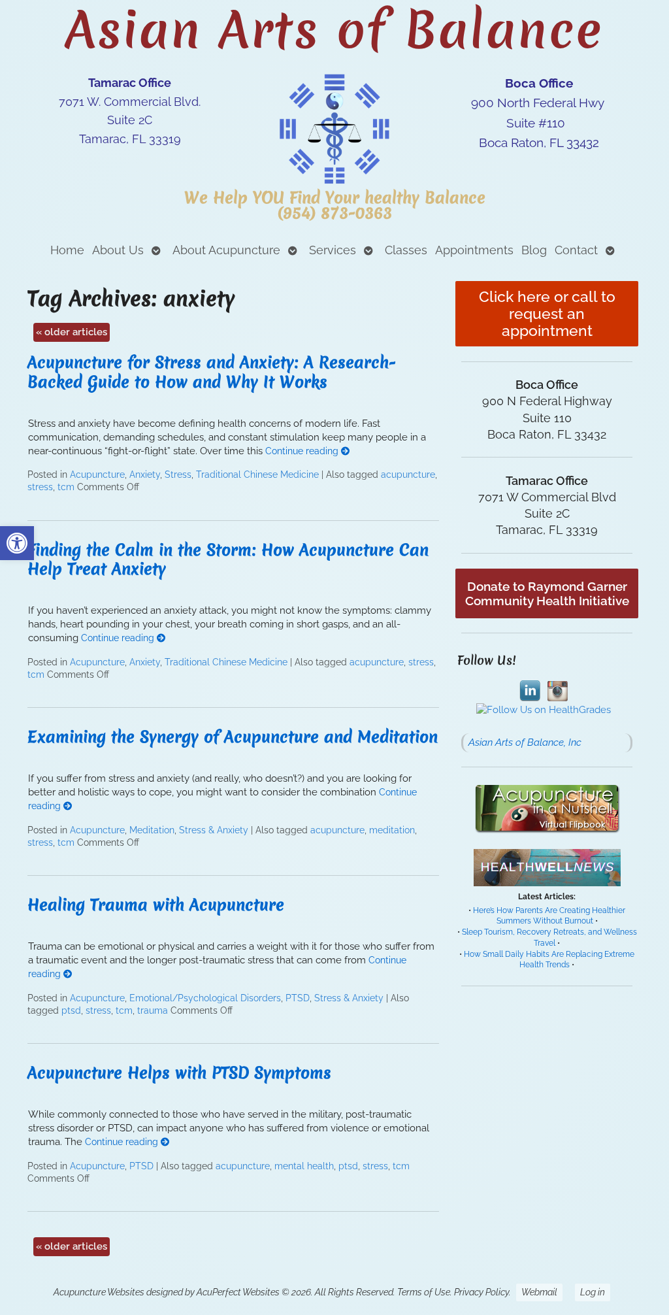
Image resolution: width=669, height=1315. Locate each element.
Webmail (539, 1292)
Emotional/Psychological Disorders (205, 998)
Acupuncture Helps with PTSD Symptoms (179, 1073)
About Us (118, 250)
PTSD (298, 998)
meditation (392, 830)
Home (67, 250)
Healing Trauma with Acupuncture (155, 905)
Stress (178, 474)
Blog (534, 250)
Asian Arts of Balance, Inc (524, 742)
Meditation (151, 830)
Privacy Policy (481, 1292)
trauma (152, 1010)
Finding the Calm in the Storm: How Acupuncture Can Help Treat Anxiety (228, 559)
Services (332, 250)
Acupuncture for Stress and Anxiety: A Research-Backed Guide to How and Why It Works (211, 372)
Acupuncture (97, 474)
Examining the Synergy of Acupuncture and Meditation (232, 737)
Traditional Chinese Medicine (257, 474)
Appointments (474, 250)
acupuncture (408, 474)
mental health (304, 1166)
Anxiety (144, 474)
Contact (576, 250)
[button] (17, 543)
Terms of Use (423, 1292)
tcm (65, 487)
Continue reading (303, 451)
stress (40, 487)
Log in (592, 1292)
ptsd (71, 1010)
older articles (71, 332)
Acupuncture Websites (99, 1292)
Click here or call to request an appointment (547, 313)
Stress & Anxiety (213, 830)
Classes (406, 250)
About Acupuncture (226, 250)
